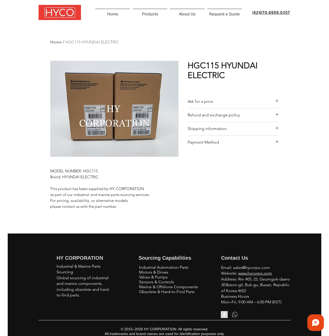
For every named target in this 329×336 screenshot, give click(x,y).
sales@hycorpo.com (251, 267)
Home (56, 42)
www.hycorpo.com (255, 273)
